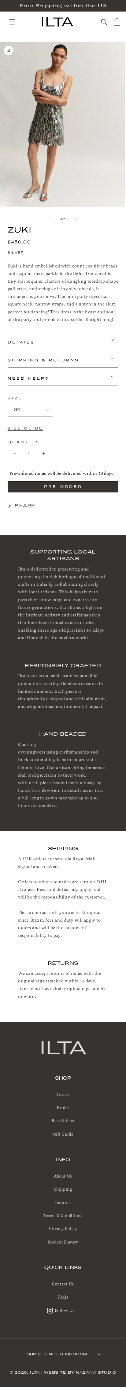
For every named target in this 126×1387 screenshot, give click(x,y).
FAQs (62, 1297)
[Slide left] (49, 218)
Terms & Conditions (63, 1215)
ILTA (63, 1047)
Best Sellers (63, 1121)
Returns (63, 1202)
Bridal (63, 1108)
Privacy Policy (63, 1229)
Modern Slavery (63, 1242)
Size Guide (25, 428)
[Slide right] (76, 218)
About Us (63, 1176)
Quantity (24, 442)
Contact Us (63, 1284)
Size (15, 398)
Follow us (65, 1310)
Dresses (62, 1094)
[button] (12, 22)
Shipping (63, 1189)
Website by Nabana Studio (80, 1372)
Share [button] (25, 506)
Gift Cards (63, 1134)
